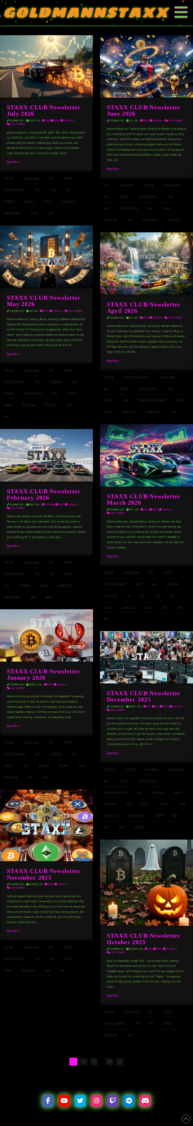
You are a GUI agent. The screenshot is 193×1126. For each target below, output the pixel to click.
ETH (37, 190)
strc (69, 405)
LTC (129, 596)
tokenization (136, 816)
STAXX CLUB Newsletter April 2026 (144, 307)
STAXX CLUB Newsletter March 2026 (144, 499)
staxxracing (12, 213)
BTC (51, 179)
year (121, 827)
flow (53, 190)
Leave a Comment (17, 124)
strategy (50, 405)
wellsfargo (150, 220)
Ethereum (56, 382)
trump (34, 213)
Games (156, 706)
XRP (106, 619)
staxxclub (68, 202)
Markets (56, 120)
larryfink (110, 804)
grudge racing (128, 208)
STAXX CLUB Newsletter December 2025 (144, 696)
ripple (145, 804)
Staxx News (68, 120)
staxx (47, 202)
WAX (51, 213)
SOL (172, 596)
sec (158, 596)
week (48, 597)
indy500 (9, 394)
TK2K (164, 608)
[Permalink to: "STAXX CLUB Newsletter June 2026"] (146, 66)
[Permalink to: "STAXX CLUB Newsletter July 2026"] (46, 66)
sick (6, 586)
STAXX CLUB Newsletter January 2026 (44, 674)
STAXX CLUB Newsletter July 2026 (44, 110)
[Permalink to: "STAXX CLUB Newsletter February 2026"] (46, 455)
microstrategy (33, 394)
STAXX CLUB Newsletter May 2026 (44, 300)
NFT (68, 190)
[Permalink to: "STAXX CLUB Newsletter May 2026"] (46, 257)
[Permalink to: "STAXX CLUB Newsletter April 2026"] (146, 263)
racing (29, 202)
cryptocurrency (14, 190)
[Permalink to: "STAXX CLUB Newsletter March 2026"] (146, 455)
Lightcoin (110, 596)
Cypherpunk (49, 504)
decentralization (115, 793)
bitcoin (9, 179)
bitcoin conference (137, 377)
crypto (68, 179)
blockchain (31, 179)
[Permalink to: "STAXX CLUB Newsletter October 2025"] (146, 883)
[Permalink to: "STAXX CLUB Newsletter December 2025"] (146, 657)
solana (64, 766)
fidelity (178, 793)
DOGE (138, 584)
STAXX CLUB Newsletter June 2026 (144, 110)
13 (109, 1061)
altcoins (110, 770)
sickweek (24, 586)
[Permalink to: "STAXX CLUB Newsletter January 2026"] (46, 635)
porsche (9, 202)
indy (74, 382)
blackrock (152, 770)
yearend (139, 827)
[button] (181, 12)
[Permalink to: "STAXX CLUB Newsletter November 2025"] (46, 825)
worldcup (174, 220)
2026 (107, 185)
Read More (13, 162)
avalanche (127, 185)
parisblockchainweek (152, 400)
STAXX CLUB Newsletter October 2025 (144, 938)
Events (47, 120)
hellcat (109, 400)
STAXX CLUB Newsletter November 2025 (44, 874)
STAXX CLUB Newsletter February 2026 (44, 494)
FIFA (106, 208)
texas (148, 608)
